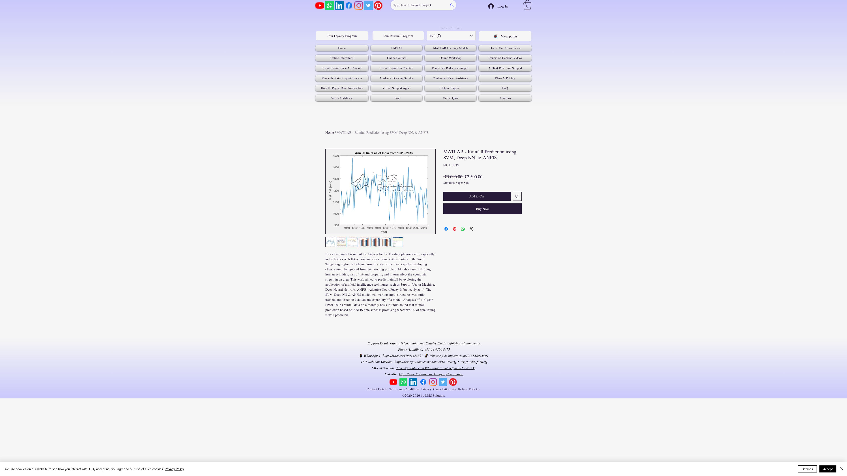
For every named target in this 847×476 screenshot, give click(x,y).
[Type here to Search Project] (452, 5)
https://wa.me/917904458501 (403, 355)
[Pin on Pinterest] (454, 229)
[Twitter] (368, 5)
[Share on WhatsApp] (463, 229)
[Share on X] (471, 229)
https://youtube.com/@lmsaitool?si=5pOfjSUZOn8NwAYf (435, 368)
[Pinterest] (378, 5)
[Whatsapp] (329, 5)
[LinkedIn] (339, 5)
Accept (828, 469)
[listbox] (451, 35)
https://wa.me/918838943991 (468, 355)
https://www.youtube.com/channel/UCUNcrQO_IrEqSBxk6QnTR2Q (441, 361)
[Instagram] (358, 5)
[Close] (841, 468)
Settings (807, 469)
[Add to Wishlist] (517, 196)
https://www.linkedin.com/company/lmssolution (431, 374)
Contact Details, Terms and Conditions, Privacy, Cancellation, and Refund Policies (424, 389)
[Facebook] (349, 5)
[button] (527, 4)
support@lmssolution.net (407, 343)
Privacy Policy (174, 469)
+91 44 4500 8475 (437, 349)
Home (329, 132)
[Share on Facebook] (446, 229)
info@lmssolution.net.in (464, 343)
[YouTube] (319, 5)
